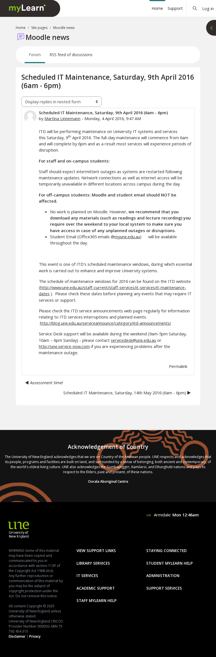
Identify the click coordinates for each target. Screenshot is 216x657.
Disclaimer (17, 636)
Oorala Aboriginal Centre (108, 481)
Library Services (93, 563)
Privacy (34, 636)
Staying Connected (166, 550)
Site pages (39, 27)
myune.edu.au (127, 236)
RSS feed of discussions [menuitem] (71, 54)
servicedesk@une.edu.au (133, 340)
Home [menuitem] (157, 8)
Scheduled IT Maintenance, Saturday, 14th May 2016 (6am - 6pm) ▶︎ (127, 392)
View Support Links (96, 550)
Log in (208, 8)
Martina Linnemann (62, 118)
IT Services (87, 575)
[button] (195, 8)
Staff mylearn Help (96, 600)
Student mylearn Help (169, 563)
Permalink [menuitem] (178, 366)
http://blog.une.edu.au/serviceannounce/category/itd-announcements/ (105, 323)
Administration (162, 575)
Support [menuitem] (175, 8)
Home (21, 27)
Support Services (164, 588)
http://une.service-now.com (64, 346)
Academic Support (95, 588)
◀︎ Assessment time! (44, 382)
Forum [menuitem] (35, 54)
